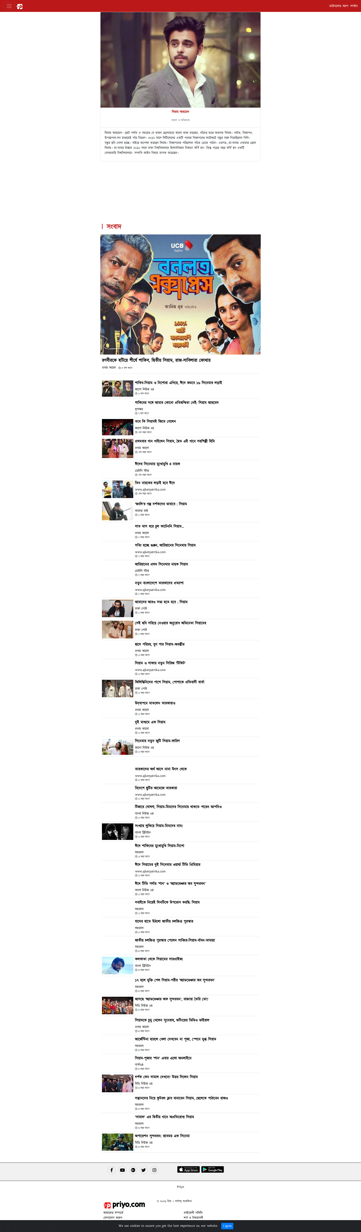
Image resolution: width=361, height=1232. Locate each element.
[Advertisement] (180, 190)
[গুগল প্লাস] (133, 1170)
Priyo (180, 1186)
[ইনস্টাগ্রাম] (154, 1170)
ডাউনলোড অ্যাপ (338, 6)
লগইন (354, 6)
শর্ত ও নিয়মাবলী (193, 1218)
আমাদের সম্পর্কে (113, 1213)
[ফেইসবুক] (112, 1170)
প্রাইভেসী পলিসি (193, 1213)
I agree (227, 1226)
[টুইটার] (144, 1170)
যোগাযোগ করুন (112, 1218)
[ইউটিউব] (122, 1170)
